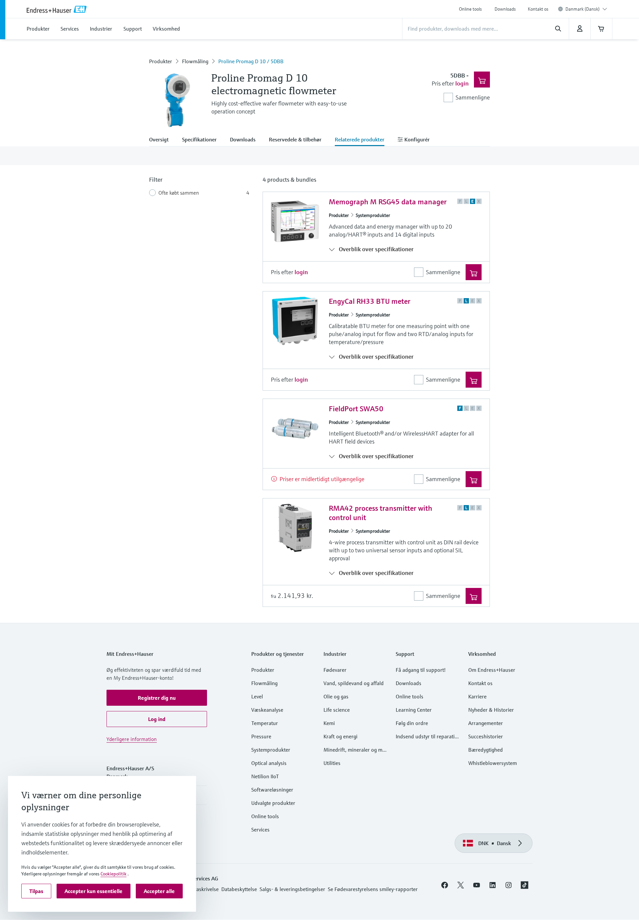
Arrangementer (485, 723)
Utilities (331, 763)
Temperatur (264, 723)
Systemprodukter (373, 215)
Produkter (160, 61)
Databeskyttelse (239, 889)
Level (257, 696)
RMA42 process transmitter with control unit (380, 513)
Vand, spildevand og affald (353, 683)
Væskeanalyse (267, 709)
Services (260, 829)
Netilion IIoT (265, 776)
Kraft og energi (340, 736)
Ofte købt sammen (178, 192)
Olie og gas (335, 696)
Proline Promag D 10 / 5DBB (251, 61)
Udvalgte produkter (273, 803)
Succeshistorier (485, 736)
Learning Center (414, 709)
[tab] (162, 140)
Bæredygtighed (485, 749)
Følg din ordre (412, 723)
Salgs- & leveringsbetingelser (292, 889)
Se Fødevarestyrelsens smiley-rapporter (373, 889)
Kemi (329, 723)
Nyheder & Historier (491, 709)
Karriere (477, 696)
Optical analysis (269, 763)
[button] (156, 698)
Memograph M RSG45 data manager (388, 201)
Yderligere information (131, 739)
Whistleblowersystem (492, 763)
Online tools (470, 9)
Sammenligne (473, 97)
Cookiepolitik (113, 874)
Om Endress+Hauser (491, 669)
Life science (336, 709)
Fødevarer (334, 669)
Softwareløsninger (272, 789)
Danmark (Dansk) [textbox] (582, 9)
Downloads (505, 9)
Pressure (261, 736)
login (462, 83)
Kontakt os (538, 9)
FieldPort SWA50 (356, 408)
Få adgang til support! (421, 669)
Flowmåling (195, 61)
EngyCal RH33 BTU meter (369, 301)
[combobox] (586, 9)
